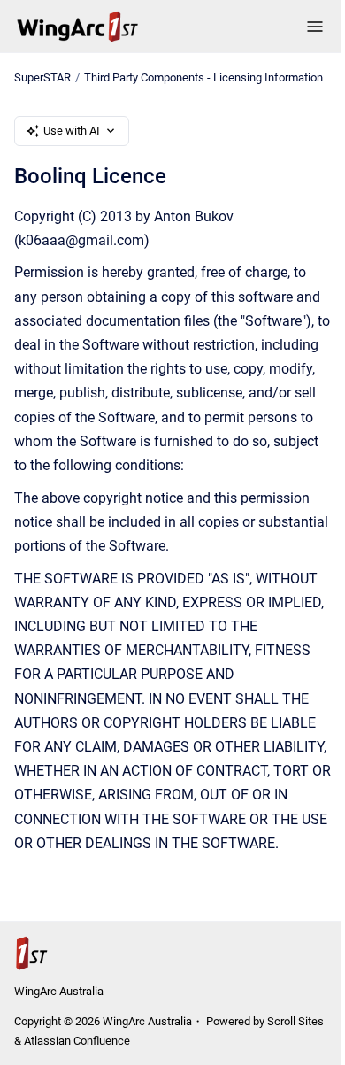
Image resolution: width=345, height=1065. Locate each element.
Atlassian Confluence (77, 1040)
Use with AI (71, 130)
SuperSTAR (42, 77)
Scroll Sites (295, 1021)
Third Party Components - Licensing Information (203, 77)
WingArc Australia (59, 991)
